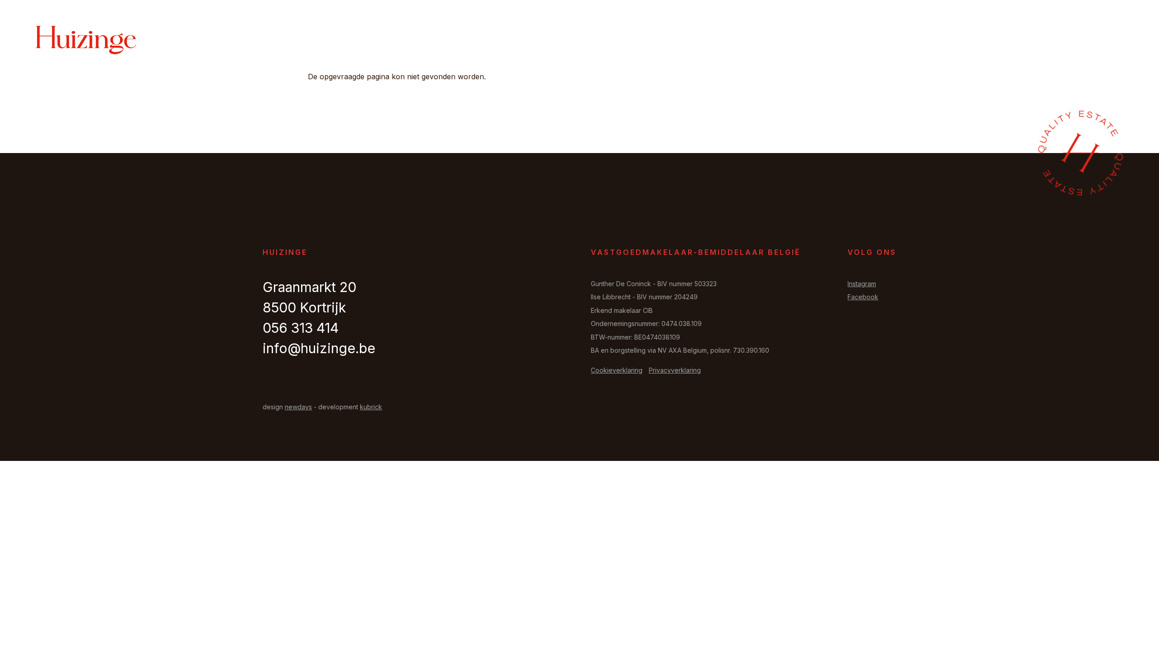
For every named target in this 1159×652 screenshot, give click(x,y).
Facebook (863, 297)
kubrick (371, 407)
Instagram (862, 284)
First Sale (911, 41)
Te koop (812, 41)
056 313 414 (301, 328)
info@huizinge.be (319, 348)
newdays (298, 407)
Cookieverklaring (616, 370)
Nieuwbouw (971, 41)
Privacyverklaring (675, 370)
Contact (1068, 41)
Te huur (859, 41)
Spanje (1023, 41)
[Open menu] (1111, 40)
